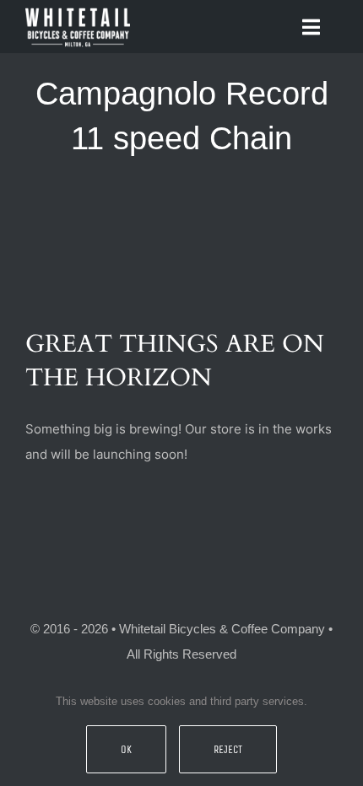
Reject (228, 749)
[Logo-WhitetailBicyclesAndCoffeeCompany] (77, 10)
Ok (126, 749)
